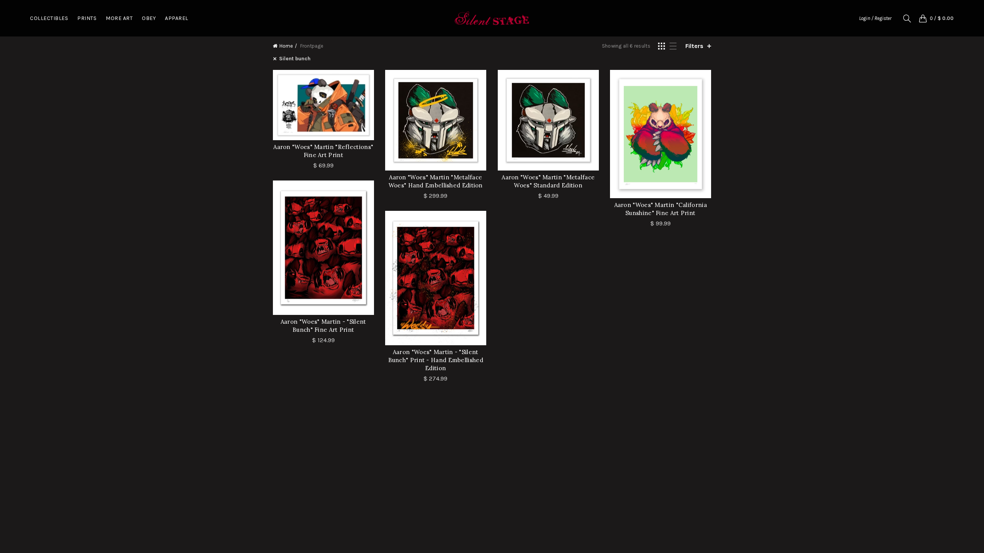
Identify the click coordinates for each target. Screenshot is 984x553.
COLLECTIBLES (49, 18)
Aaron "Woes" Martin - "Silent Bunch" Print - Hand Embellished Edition (435, 360)
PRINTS (86, 18)
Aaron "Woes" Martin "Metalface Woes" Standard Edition (548, 181)
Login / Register (875, 18)
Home (286, 46)
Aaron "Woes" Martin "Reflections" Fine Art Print (323, 151)
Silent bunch (295, 58)
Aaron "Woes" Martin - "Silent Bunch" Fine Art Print (323, 325)
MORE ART (119, 18)
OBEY (149, 18)
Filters (694, 46)
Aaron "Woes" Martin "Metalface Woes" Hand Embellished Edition (436, 181)
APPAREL (176, 18)
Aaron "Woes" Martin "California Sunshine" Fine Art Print (660, 209)
